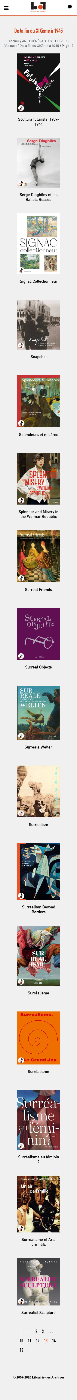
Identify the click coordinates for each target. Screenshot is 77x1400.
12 (37, 1341)
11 (29, 1341)
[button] (6, 8)
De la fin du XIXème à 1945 (39, 46)
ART (25, 41)
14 (54, 1341)
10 (21, 1341)
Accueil (14, 41)
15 (21, 1350)
